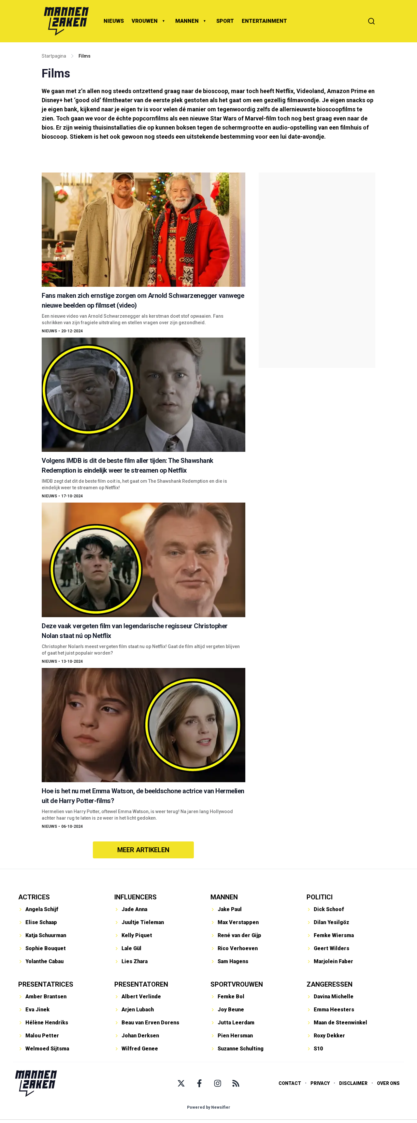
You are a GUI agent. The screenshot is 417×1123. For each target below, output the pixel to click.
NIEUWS (114, 21)
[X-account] (181, 1083)
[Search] (371, 21)
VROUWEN (145, 21)
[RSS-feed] (236, 1083)
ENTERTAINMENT (264, 21)
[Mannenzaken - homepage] (66, 21)
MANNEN (187, 21)
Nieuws (49, 331)
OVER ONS (388, 1083)
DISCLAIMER (353, 1083)
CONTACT (290, 1083)
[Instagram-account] (218, 1083)
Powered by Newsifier (208, 1107)
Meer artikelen (143, 850)
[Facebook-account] (199, 1083)
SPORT (225, 21)
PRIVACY (320, 1083)
